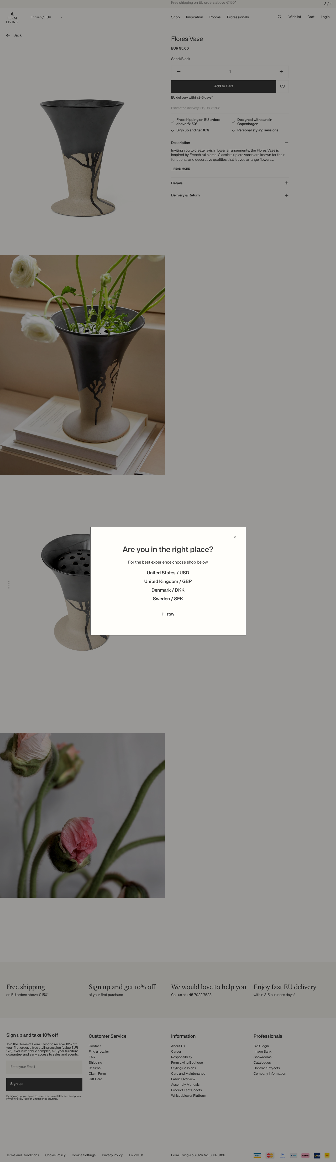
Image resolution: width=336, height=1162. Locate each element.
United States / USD (168, 573)
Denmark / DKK (168, 590)
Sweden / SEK (168, 599)
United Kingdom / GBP (168, 582)
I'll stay (168, 614)
